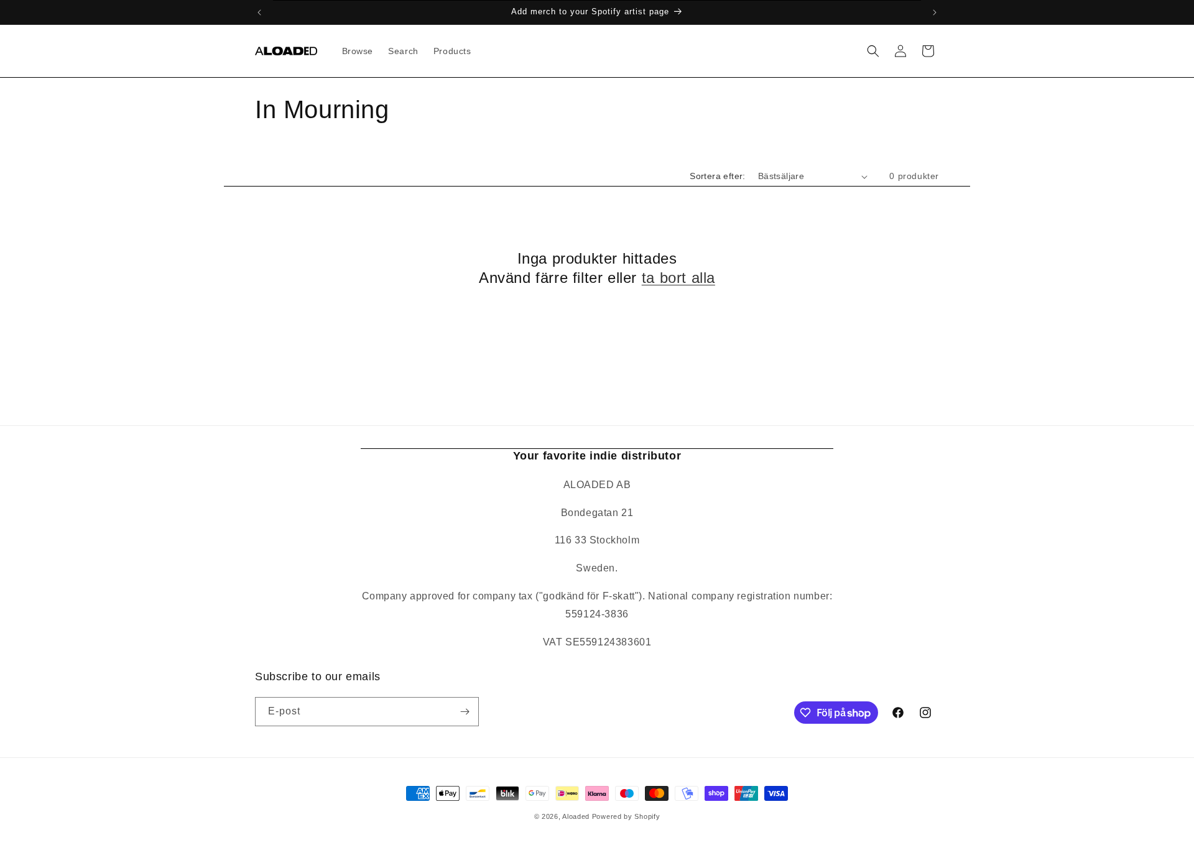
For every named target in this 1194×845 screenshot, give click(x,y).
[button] (873, 51)
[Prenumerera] (464, 711)
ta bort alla (678, 277)
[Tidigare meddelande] (259, 12)
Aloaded (576, 816)
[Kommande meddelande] (934, 12)
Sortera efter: (718, 176)
